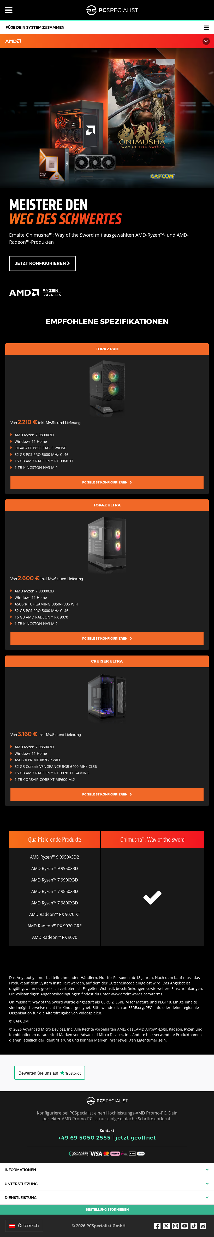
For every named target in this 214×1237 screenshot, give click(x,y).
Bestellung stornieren (107, 1209)
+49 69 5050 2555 (84, 1137)
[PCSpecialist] (112, 10)
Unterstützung (21, 1183)
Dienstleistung (21, 1197)
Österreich (28, 1225)
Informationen (20, 1169)
